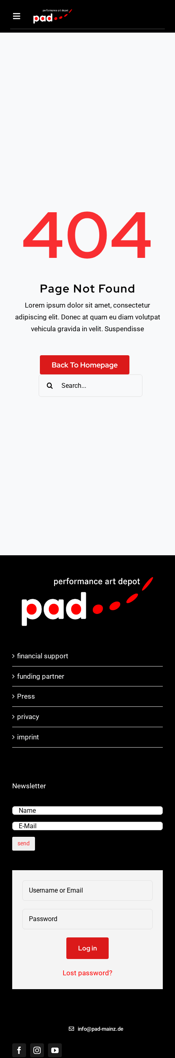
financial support (42, 656)
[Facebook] (19, 1050)
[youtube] (55, 1050)
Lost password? (87, 973)
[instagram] (37, 1050)
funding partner (40, 676)
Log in (87, 948)
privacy (28, 717)
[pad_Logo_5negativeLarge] (53, 11)
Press (26, 696)
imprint (28, 737)
